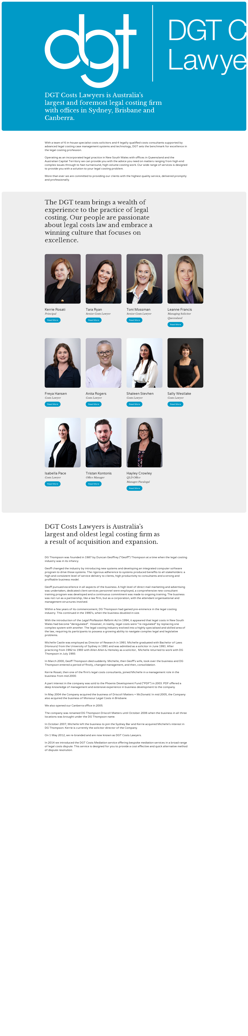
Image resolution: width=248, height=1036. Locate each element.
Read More (52, 320)
